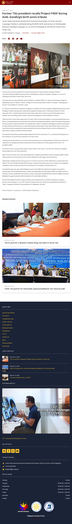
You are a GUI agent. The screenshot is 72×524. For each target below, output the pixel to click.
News (4, 340)
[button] (69, 2)
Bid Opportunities (7, 328)
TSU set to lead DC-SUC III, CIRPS (20, 377)
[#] (17, 451)
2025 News (25, 33)
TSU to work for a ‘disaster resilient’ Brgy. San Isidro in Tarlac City (30, 359)
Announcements (7, 343)
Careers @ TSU (7, 325)
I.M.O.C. (4, 334)
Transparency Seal (8, 319)
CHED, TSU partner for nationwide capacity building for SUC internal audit (32, 368)
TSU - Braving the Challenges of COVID (14, 438)
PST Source (36, 518)
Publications (6, 331)
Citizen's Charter (7, 322)
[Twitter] (4, 451)
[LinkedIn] (13, 451)
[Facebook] (8, 451)
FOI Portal (5, 316)
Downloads (5, 346)
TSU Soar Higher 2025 (38, 33)
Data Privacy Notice (8, 313)
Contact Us (5, 337)
